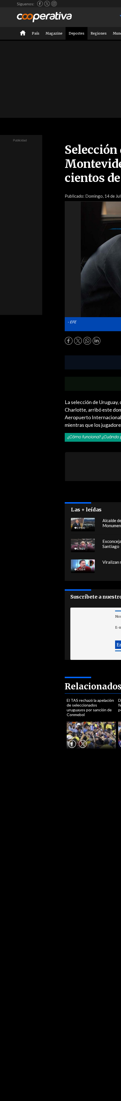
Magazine (54, 33)
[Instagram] (54, 3)
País (35, 33)
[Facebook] (40, 3)
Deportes (76, 33)
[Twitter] (47, 3)
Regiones (99, 33)
